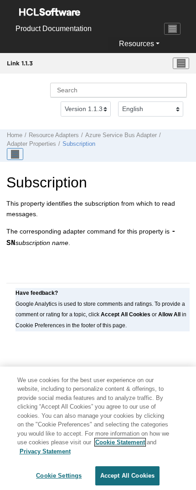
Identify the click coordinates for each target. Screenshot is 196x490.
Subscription (78, 144)
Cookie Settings (59, 475)
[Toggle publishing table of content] (15, 154)
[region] (98, 428)
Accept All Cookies (127, 475)
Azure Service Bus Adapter (121, 135)
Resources (136, 44)
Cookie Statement (120, 442)
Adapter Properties (31, 144)
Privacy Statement (45, 451)
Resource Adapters (54, 135)
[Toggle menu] (181, 63)
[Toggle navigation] (172, 29)
